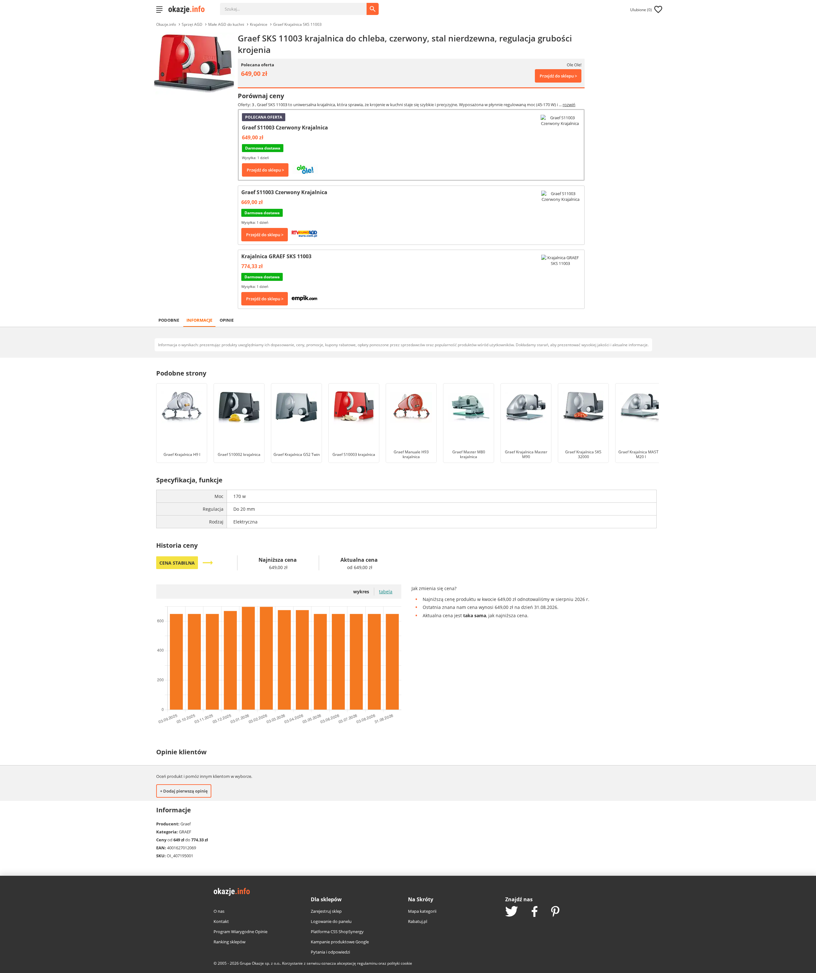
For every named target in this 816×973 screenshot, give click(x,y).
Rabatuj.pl (417, 921)
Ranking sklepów (229, 942)
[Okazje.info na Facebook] (534, 912)
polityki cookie (399, 963)
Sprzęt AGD (192, 24)
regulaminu (367, 963)
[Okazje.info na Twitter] (511, 912)
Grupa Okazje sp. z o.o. (260, 963)
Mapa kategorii (422, 911)
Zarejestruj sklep (326, 911)
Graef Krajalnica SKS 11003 (297, 24)
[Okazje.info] (188, 9)
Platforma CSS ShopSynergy (337, 931)
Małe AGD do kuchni (226, 24)
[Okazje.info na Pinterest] (555, 912)
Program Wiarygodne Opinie (240, 931)
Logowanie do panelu (331, 921)
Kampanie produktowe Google (340, 942)
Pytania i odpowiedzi (330, 952)
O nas (219, 911)
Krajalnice (258, 24)
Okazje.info (166, 24)
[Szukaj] (298, 6)
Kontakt (221, 921)
